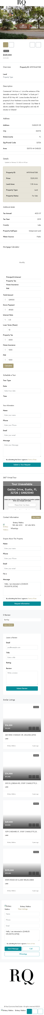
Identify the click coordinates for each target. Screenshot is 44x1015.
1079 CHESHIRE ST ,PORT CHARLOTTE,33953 (22, 831)
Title (8, 652)
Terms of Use (32, 460)
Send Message (13, 949)
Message (6, 440)
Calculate (8, 366)
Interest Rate (8, 315)
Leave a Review (8, 625)
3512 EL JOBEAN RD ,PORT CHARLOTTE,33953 (23, 783)
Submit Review (22, 688)
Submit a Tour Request (22, 464)
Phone (5, 420)
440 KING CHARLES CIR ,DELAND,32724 (20, 735)
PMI (4, 355)
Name (5, 410)
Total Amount (8, 295)
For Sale (6, 51)
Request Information (22, 603)
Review (9, 668)
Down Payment (9, 305)
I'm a (5, 574)
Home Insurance (9, 345)
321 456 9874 (30, 525)
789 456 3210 (17, 525)
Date (5, 386)
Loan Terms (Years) (10, 325)
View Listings (36, 517)
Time (5, 396)
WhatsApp (14, 528)
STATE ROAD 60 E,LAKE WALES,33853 (19, 880)
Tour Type (7, 380)
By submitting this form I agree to (21, 460)
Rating (8, 663)
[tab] (5, 44)
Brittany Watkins (11, 746)
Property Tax (8, 335)
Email (5, 430)
